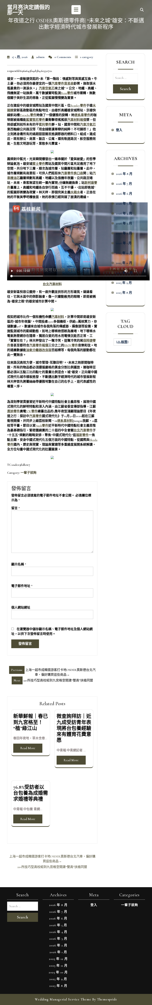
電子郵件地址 (21, 586)
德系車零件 (82, 115)
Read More (27, 748)
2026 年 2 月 (124, 233)
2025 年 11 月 (124, 263)
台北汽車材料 (52, 284)
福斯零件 (82, 435)
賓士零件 (38, 164)
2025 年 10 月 (124, 273)
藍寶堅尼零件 (35, 120)
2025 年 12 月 (124, 253)
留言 (15, 508)
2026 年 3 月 (124, 223)
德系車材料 (65, 421)
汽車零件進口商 (72, 173)
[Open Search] (142, 10)
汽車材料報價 (76, 120)
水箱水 (75, 192)
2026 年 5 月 (124, 204)
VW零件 (32, 411)
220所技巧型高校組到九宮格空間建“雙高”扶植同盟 (52, 867)
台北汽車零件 (83, 430)
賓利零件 (45, 125)
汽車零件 (35, 416)
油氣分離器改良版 (38, 350)
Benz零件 (67, 93)
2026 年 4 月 (124, 213)
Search (125, 89)
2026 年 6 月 (124, 194)
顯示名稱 (18, 564)
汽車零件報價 (38, 345)
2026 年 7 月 (124, 184)
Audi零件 (42, 426)
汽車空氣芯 (47, 88)
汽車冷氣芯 (88, 125)
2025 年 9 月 (124, 283)
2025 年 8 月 (124, 293)
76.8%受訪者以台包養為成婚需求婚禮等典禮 (30, 793)
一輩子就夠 (28, 473)
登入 (119, 130)
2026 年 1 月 (124, 243)
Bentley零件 (78, 106)
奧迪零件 (13, 411)
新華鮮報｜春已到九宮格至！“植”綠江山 (30, 722)
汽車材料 (57, 317)
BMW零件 (71, 345)
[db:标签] (122, 342)
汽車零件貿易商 (62, 84)
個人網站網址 (20, 608)
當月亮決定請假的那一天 (28, 10)
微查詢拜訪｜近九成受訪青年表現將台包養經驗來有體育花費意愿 (74, 728)
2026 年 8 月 (124, 174)
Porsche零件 (28, 115)
